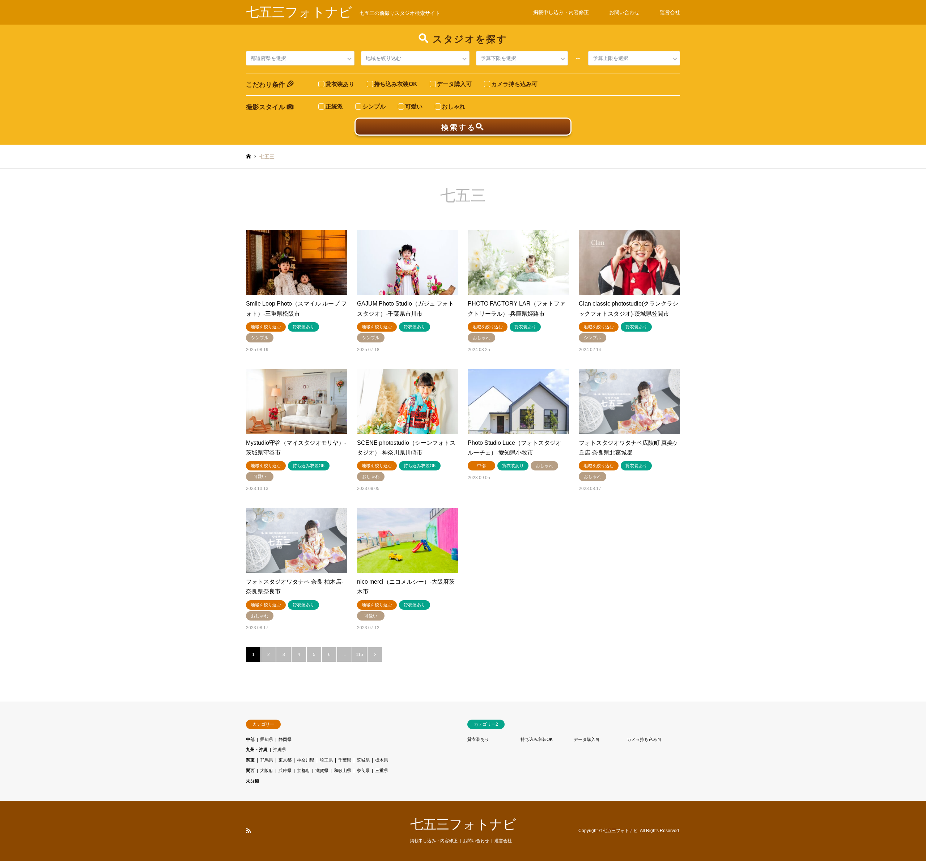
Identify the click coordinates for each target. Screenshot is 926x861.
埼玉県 (326, 760)
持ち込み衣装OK (537, 739)
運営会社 (670, 12)
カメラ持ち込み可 (644, 739)
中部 (250, 739)
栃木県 (381, 760)
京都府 (303, 770)
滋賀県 (321, 770)
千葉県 (344, 760)
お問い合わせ (624, 12)
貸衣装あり (478, 739)
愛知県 (266, 739)
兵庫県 (285, 770)
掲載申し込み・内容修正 (561, 12)
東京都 (285, 760)
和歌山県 (342, 770)
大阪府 (266, 770)
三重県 (381, 770)
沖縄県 (279, 749)
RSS (248, 830)
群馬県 (266, 760)
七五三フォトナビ (463, 824)
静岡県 (285, 739)
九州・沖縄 (257, 749)
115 (359, 654)
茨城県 (363, 760)
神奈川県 (305, 760)
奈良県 (363, 770)
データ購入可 (587, 739)
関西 (250, 770)
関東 (250, 760)
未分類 (252, 781)
